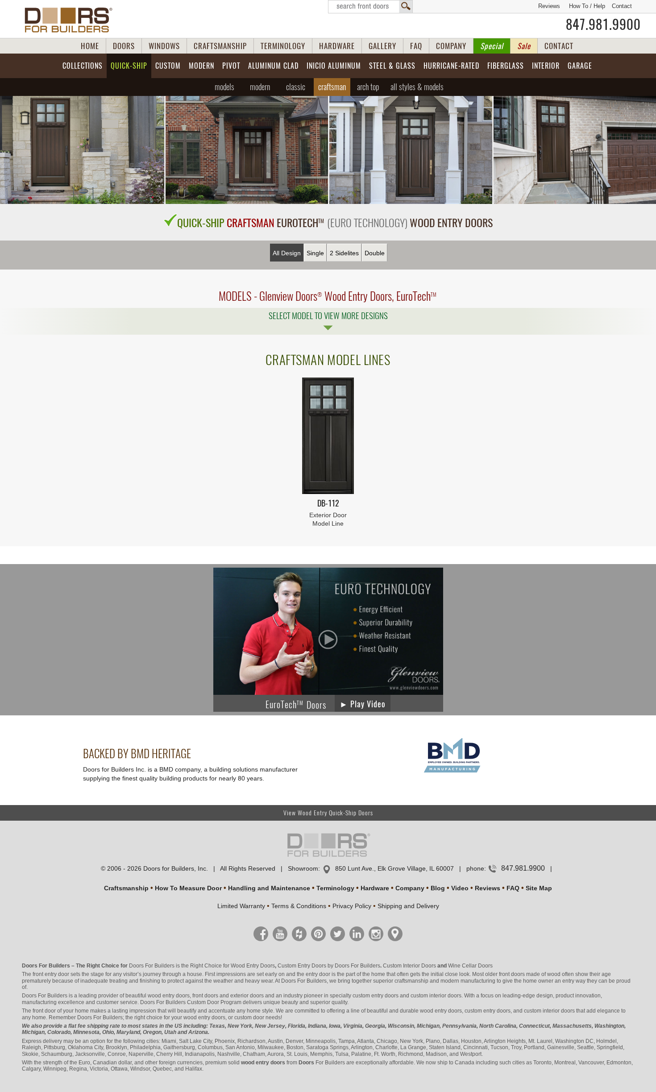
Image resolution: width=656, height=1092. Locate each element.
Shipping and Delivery (408, 905)
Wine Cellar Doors (470, 966)
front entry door (51, 974)
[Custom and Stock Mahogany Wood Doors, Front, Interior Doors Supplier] (72, 20)
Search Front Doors (370, 6)
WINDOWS (164, 46)
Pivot (231, 66)
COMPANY (451, 46)
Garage (580, 66)
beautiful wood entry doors (157, 995)
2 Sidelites (344, 253)
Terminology (335, 888)
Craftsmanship (126, 888)
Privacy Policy (351, 905)
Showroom (303, 868)
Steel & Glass (392, 66)
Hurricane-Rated (451, 66)
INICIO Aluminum (334, 66)
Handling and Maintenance (269, 888)
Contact (622, 6)
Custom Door (203, 1002)
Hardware (375, 888)
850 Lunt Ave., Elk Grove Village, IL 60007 (394, 868)
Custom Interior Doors (409, 966)
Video (460, 888)
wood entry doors (441, 1011)
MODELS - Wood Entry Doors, (327, 296)
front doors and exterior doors (228, 995)
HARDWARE (337, 46)
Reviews (549, 6)
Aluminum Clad (273, 66)
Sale (524, 46)
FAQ (416, 46)
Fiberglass (505, 66)
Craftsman (332, 86)
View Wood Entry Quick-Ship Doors (328, 813)
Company (409, 888)
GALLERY (382, 46)
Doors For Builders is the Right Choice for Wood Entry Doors (202, 966)
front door (44, 1011)
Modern (201, 66)
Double (375, 253)
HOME (90, 46)
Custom (168, 66)
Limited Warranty (241, 905)
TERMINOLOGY (283, 46)
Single (315, 253)
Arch (368, 86)
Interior (546, 66)
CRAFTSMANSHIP (220, 46)
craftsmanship (411, 981)
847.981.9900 (603, 24)
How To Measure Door (188, 888)
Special (491, 46)
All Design (287, 253)
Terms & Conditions (298, 905)
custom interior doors (436, 995)
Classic (295, 86)
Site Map (539, 888)
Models (224, 86)
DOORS (124, 46)
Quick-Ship (129, 66)
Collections (82, 66)
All (417, 86)
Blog (438, 888)
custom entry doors (376, 995)
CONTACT (558, 46)
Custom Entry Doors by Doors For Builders (329, 966)
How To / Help (587, 6)
